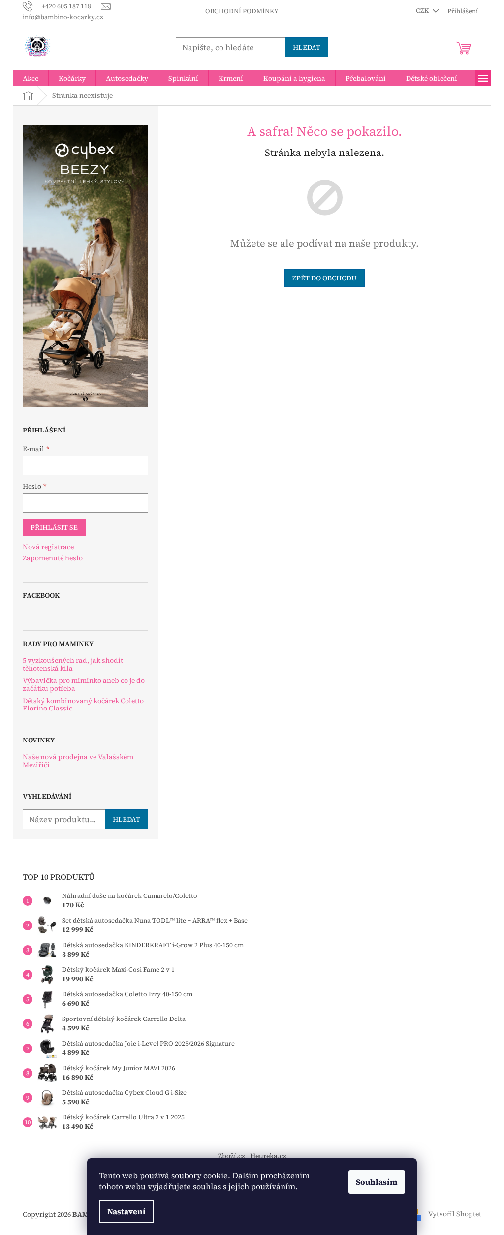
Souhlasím (377, 1181)
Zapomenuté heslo (53, 558)
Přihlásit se (54, 527)
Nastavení (126, 1211)
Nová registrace (48, 547)
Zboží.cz (231, 1156)
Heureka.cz (268, 1156)
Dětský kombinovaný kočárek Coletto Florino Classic (83, 704)
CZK (423, 10)
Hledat (306, 47)
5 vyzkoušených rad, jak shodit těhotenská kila (73, 664)
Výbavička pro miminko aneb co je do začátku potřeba (84, 684)
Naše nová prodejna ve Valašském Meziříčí (78, 761)
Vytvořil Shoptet (454, 1214)
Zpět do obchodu (324, 278)
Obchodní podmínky (242, 11)
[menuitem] (30, 78)
